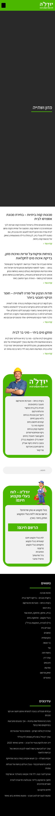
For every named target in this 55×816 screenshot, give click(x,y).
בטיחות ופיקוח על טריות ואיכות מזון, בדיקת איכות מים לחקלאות (28, 255)
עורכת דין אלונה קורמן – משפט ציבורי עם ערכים (30, 731)
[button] (3, 5)
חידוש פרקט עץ (44, 789)
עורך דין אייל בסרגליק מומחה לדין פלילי (34, 736)
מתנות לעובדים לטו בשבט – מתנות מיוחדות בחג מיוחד (27, 795)
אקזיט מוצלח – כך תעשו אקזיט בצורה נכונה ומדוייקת (28, 758)
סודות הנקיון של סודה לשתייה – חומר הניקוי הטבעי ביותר (28, 295)
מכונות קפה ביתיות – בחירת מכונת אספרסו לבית (29, 216)
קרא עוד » (47, 243)
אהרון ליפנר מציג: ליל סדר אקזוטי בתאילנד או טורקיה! (28, 774)
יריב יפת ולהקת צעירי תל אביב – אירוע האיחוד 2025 (29, 742)
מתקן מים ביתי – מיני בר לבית (32, 332)
